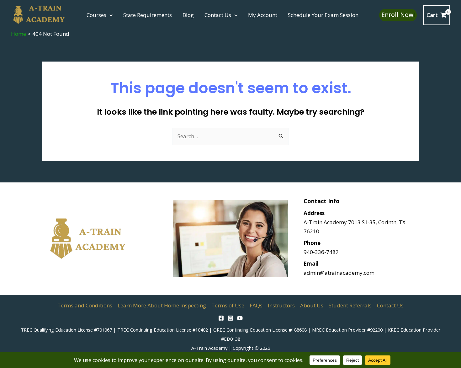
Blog (188, 15)
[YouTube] (240, 318)
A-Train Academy (209, 348)
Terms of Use (227, 305)
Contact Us (217, 15)
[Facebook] (221, 318)
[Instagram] (230, 318)
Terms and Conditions (84, 305)
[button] (109, 15)
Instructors (281, 305)
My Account (262, 15)
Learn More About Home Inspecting (162, 305)
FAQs (256, 305)
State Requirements (147, 15)
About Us (311, 305)
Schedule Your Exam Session (323, 15)
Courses (96, 15)
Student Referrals (350, 305)
